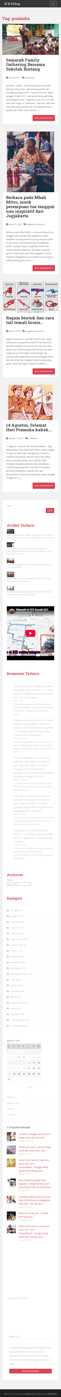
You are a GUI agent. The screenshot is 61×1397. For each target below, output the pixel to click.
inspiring (15, 956)
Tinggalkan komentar (35, 224)
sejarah (14, 1008)
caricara (14, 933)
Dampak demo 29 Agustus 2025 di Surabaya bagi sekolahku (33, 838)
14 (29, 1062)
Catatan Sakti (17, 939)
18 (14, 1068)
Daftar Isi (11, 1097)
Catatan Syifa (17, 945)
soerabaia (15, 1014)
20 (24, 1068)
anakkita (15, 916)
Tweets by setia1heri (17, 1298)
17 (9, 1068)
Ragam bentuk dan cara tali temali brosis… (30, 320)
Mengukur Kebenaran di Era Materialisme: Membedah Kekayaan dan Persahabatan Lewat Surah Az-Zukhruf (29, 551)
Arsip (9, 879)
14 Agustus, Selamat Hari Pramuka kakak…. (29, 427)
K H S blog (12, 4)
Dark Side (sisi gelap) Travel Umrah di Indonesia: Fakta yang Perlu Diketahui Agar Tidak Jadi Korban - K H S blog (32, 761)
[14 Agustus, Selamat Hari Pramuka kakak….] (30, 402)
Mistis (13, 996)
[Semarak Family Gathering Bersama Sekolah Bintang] (30, 39)
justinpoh (15, 962)
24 (9, 1073)
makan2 (14, 985)
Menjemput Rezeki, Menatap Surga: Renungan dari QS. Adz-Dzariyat (29, 579)
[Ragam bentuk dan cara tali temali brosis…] (30, 297)
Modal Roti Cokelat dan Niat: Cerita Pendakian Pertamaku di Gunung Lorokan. (29, 593)
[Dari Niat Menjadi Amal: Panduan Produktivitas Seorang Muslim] (10, 560)
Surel (15, 1336)
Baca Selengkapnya (44, 118)
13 (24, 1062)
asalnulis (15, 921)
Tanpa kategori (18, 1020)
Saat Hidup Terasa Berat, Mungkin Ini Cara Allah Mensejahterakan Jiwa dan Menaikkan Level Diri (30, 536)
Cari (9, 505)
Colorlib (27, 1394)
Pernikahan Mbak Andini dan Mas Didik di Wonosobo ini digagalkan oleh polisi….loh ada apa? (34, 1200)
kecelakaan (16, 968)
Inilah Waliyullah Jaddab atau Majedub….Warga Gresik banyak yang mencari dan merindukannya (35, 1184)
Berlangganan (30, 1371)
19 (19, 1068)
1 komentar (33, 438)
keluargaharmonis (19, 973)
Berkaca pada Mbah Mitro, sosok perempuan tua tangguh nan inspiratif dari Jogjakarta (30, 206)
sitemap (11, 1108)
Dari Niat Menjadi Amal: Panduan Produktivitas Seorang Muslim (29, 566)
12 (19, 1062)
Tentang (11, 1114)
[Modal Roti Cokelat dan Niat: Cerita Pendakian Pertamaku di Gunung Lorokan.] (10, 588)
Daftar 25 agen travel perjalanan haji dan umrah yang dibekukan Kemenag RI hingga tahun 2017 (34, 773)
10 (9, 1062)
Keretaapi (15, 979)
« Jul (29, 1086)
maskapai (15, 991)
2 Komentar (29, 77)
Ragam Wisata (18, 1002)
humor (14, 950)
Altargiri (14, 910)
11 (14, 1062)
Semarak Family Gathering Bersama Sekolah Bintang (25, 64)
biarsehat (15, 927)
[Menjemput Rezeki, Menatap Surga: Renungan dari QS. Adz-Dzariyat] (10, 574)
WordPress (52, 1394)
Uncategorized (18, 1025)
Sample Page (13, 1103)
